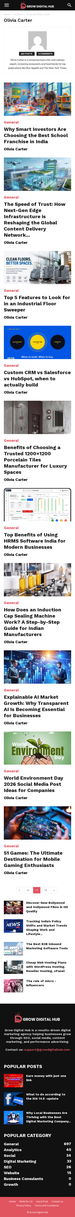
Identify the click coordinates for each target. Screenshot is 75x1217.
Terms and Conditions (47, 1205)
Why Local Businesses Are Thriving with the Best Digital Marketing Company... (48, 1117)
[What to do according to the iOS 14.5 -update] (13, 1099)
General (11, 122)
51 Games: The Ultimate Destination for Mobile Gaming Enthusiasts (33, 859)
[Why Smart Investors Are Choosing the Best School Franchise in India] (37, 99)
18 (45, 890)
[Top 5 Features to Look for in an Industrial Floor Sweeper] (37, 267)
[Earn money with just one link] (13, 1080)
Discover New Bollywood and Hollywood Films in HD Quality (47, 907)
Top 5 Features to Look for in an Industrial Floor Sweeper (37, 304)
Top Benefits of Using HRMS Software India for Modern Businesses (35, 541)
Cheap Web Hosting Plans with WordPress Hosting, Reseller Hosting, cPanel (46, 967)
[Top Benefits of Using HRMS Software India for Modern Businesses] (37, 504)
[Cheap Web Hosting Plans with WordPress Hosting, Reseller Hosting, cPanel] (13, 967)
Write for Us (25, 1201)
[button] (6, 5)
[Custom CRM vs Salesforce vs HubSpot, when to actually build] (37, 342)
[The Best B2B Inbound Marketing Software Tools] (13, 948)
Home (7, 14)
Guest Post (42, 1201)
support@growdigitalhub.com (47, 1049)
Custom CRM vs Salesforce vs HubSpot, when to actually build (37, 378)
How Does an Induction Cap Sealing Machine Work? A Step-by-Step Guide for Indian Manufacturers (32, 622)
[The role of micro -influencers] (13, 985)
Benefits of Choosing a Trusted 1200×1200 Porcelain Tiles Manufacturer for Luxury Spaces (35, 459)
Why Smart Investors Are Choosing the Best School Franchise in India (36, 135)
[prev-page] (19, 890)
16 (28, 890)
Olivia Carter (16, 149)
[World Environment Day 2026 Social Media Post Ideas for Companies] (37, 748)
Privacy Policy (23, 1205)
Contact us (57, 1201)
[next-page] (54, 890)
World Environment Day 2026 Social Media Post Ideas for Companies (33, 784)
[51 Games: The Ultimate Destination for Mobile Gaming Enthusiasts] (37, 823)
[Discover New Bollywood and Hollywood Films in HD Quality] (13, 907)
